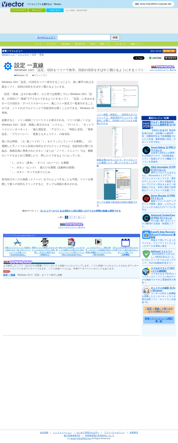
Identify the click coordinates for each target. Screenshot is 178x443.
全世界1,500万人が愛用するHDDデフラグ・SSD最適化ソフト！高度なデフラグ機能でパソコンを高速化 (159, 157)
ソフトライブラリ (19, 10)
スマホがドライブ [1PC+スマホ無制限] (163, 269)
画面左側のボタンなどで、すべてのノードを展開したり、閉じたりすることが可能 (117, 162)
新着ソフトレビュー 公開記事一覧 (159, 320)
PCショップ (37, 10)
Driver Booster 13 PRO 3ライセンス (163, 197)
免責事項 (134, 432)
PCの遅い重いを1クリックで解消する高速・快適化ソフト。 (159, 223)
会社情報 (44, 432)
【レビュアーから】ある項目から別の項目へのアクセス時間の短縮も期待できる (80, 210)
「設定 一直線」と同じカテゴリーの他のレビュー (159, 310)
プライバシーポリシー (114, 432)
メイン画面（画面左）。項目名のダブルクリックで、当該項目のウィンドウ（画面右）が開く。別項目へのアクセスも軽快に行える (117, 119)
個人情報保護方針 (72, 435)
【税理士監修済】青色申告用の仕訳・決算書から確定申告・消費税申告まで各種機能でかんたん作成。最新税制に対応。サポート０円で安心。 (159, 136)
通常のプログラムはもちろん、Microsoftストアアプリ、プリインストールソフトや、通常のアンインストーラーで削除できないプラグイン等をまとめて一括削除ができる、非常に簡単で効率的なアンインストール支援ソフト (159, 181)
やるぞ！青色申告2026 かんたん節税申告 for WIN (163, 125)
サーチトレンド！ (46, 37)
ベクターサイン (55, 10)
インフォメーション (62, 432)
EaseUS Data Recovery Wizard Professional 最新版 (163, 235)
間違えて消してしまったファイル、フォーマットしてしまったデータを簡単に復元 (159, 243)
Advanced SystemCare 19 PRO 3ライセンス (163, 216)
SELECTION (82, 10)
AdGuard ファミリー (161, 251)
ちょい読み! (70, 10)
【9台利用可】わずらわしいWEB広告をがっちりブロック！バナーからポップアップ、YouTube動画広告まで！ (159, 258)
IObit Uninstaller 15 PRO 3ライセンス (163, 168)
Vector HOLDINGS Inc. (80, 438)
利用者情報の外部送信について (99, 435)
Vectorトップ (8, 54)
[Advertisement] (89, 23)
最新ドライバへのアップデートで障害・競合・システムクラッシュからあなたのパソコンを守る (159, 205)
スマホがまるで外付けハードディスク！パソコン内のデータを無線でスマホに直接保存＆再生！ (159, 278)
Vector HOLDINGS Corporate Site (155, 4)
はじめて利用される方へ (87, 432)
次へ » (81, 217)
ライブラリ (23, 54)
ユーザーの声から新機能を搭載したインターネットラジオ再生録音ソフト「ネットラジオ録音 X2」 (159, 298)
